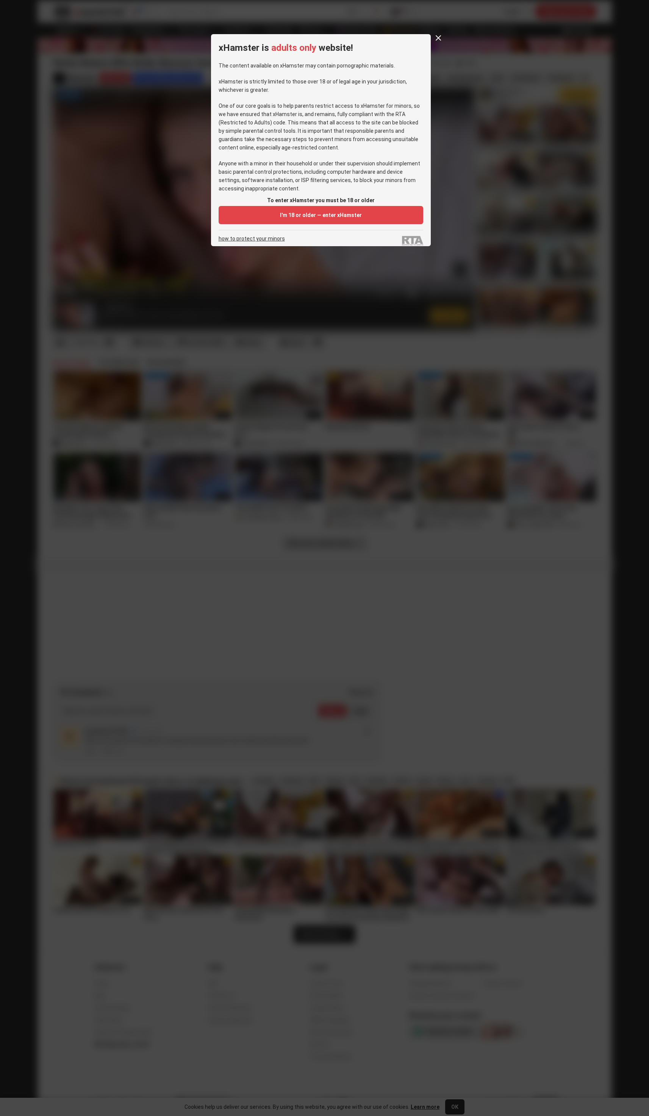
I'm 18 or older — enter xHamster (321, 215)
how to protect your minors (252, 239)
